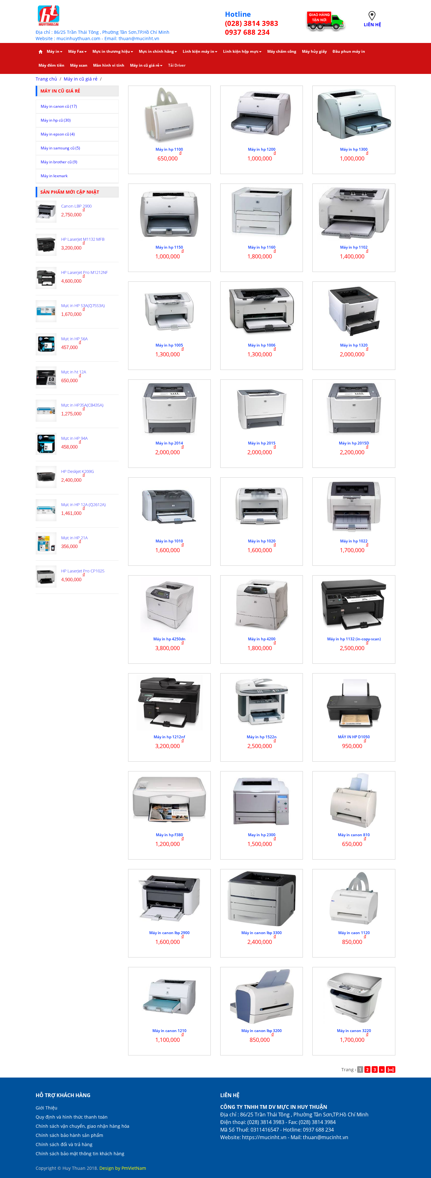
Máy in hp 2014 (169, 443)
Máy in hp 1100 (169, 149)
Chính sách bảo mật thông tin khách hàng (80, 1154)
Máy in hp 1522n (262, 737)
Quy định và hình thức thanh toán (72, 1117)
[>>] (390, 1069)
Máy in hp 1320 (354, 345)
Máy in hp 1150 (169, 247)
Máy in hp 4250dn (169, 639)
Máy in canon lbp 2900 (169, 932)
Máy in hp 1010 (169, 541)
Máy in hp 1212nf (169, 737)
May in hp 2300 (261, 834)
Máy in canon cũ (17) (59, 106)
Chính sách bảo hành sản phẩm (69, 1135)
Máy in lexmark (54, 175)
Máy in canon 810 (354, 834)
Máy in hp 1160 (261, 247)
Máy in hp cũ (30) (56, 120)
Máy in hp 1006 (261, 345)
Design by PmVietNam (122, 1168)
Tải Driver (177, 65)
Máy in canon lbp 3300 (261, 932)
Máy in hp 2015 (261, 443)
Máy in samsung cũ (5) (60, 148)
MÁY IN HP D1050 (354, 737)
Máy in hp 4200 (261, 639)
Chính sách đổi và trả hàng (64, 1144)
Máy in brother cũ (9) (59, 162)
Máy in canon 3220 (354, 1030)
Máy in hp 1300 (354, 149)
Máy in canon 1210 (169, 1030)
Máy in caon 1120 (354, 932)
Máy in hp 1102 (354, 247)
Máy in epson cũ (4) (58, 134)
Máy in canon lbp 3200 (261, 1030)
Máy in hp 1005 (169, 345)
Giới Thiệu (46, 1108)
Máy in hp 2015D (354, 443)
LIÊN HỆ (372, 24)
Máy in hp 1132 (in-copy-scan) (354, 639)
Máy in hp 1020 (261, 541)
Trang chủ (46, 79)
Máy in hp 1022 (354, 541)
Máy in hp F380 (169, 834)
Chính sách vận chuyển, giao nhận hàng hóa (82, 1126)
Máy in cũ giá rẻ (80, 79)
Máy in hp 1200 (261, 149)
